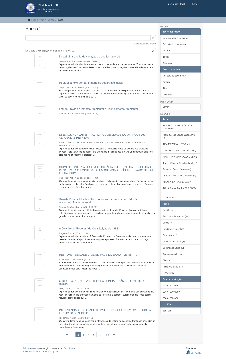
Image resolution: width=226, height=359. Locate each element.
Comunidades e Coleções (175, 37)
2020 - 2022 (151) (171, 285)
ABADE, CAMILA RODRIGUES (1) (179, 175)
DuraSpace (69, 348)
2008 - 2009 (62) (171, 298)
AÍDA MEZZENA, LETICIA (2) (177, 144)
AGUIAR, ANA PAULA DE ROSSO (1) (179, 190)
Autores (166, 50)
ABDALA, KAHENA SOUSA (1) (177, 181)
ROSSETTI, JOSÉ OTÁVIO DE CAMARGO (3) (177, 127)
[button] (178, 4)
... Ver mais (168, 197)
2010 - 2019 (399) (171, 291)
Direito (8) (167, 222)
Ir (153, 37)
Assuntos (167, 63)
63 (107, 334)
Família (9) (168, 210)
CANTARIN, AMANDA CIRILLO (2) (179, 150)
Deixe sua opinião (50, 351)
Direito (51, 19)
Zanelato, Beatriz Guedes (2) (177, 169)
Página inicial (37, 19)
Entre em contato (31, 351)
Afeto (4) (167, 260)
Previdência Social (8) (173, 228)
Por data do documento (174, 44)
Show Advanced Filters (144, 43)
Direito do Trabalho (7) (174, 241)
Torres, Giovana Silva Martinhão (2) (180, 162)
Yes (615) (167, 310)
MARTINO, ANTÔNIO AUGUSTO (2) (180, 156)
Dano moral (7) (170, 235)
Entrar (166, 106)
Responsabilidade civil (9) (175, 216)
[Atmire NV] (194, 351)
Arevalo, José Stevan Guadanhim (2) (179, 136)
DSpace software (31, 348)
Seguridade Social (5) (173, 247)
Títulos (166, 56)
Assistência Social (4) (173, 266)
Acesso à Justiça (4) (172, 254)
